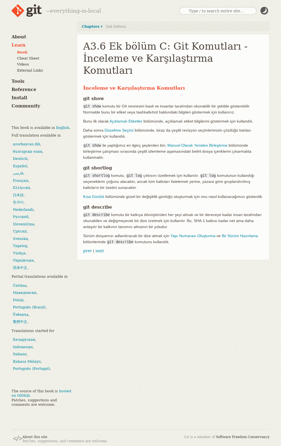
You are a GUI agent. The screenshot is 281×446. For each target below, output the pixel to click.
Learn (19, 45)
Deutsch (20, 159)
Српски (20, 231)
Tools (18, 81)
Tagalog (20, 246)
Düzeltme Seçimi (119, 130)
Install (19, 97)
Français (21, 180)
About (19, 36)
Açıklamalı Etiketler (125, 121)
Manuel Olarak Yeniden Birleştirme (197, 145)
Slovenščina (23, 224)
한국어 (18, 202)
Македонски (24, 293)
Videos (23, 64)
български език (27, 151)
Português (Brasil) (29, 307)
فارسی (18, 173)
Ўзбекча (21, 315)
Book (22, 52)
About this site (35, 437)
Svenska (20, 239)
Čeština (20, 285)
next (99, 251)
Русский (21, 217)
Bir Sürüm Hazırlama (240, 236)
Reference (24, 89)
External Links (30, 70)
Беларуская (24, 339)
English (62, 128)
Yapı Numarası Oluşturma (192, 236)
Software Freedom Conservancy (242, 437)
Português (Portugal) (31, 369)
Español (20, 166)
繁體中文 (20, 322)
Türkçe (19, 253)
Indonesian (23, 347)
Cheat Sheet (28, 58)
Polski (18, 300)
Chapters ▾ (92, 26)
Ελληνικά (21, 188)
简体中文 (20, 268)
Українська (23, 260)
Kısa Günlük (93, 196)
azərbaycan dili (26, 144)
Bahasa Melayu (27, 361)
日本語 (18, 195)
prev (87, 251)
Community (26, 106)
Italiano (20, 354)
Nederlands (23, 210)
